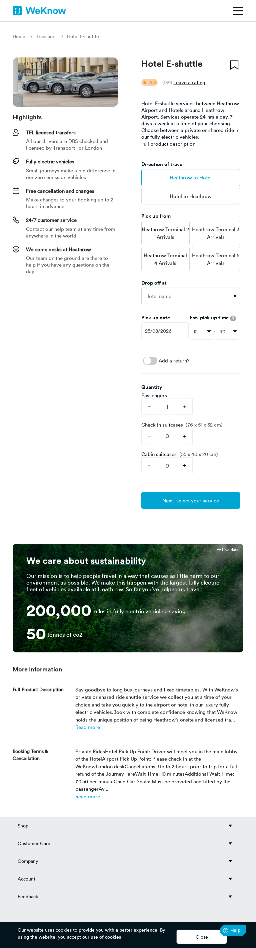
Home (19, 36)
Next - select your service (190, 500)
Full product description (168, 143)
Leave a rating (189, 82)
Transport (46, 36)
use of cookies (106, 937)
